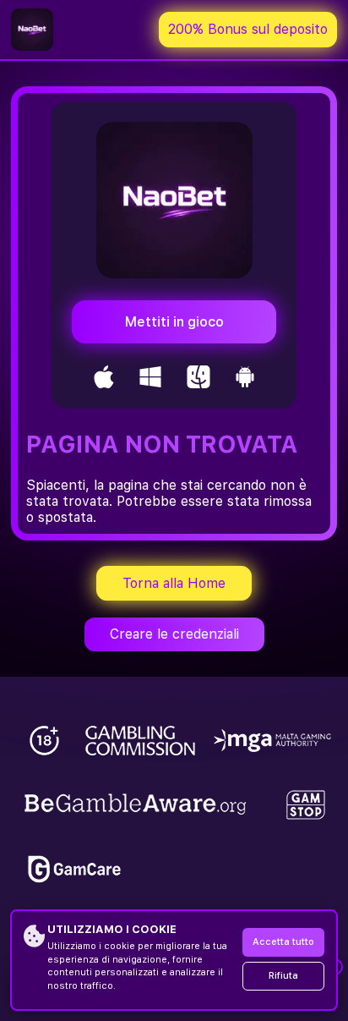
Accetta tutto (283, 941)
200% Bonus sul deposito (248, 29)
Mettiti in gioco (174, 322)
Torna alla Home (174, 583)
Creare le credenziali (174, 634)
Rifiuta (283, 975)
